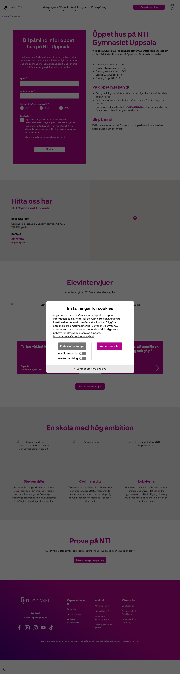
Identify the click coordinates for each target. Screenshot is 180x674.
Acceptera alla (109, 346)
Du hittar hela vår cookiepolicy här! (73, 336)
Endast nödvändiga (72, 346)
